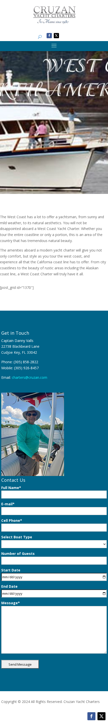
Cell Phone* (11, 520)
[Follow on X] (56, 35)
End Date (9, 586)
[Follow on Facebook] (49, 35)
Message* (10, 602)
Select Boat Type (16, 537)
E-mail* (8, 504)
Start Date (10, 570)
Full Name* (11, 487)
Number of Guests (18, 553)
